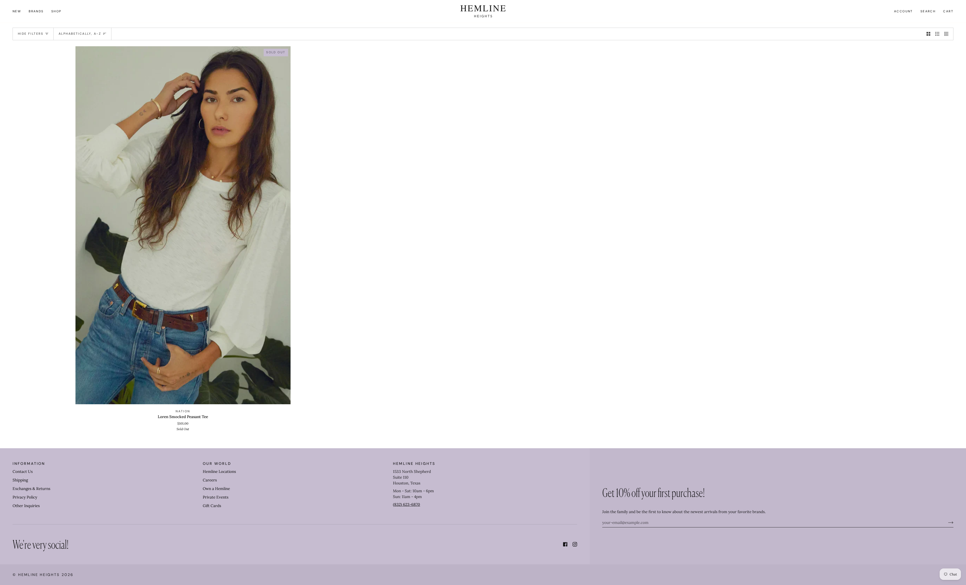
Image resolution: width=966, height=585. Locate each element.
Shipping (20, 480)
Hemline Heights (39, 574)
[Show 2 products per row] (928, 34)
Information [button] (29, 463)
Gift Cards (212, 505)
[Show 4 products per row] (947, 34)
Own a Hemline (216, 488)
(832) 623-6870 (406, 504)
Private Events (215, 497)
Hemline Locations (219, 471)
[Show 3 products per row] (937, 34)
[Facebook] (565, 544)
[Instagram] (575, 544)
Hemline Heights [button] (414, 463)
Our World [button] (217, 463)
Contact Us (23, 471)
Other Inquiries (26, 505)
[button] (36, 11)
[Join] (946, 522)
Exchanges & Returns (31, 488)
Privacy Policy (25, 497)
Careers (210, 480)
